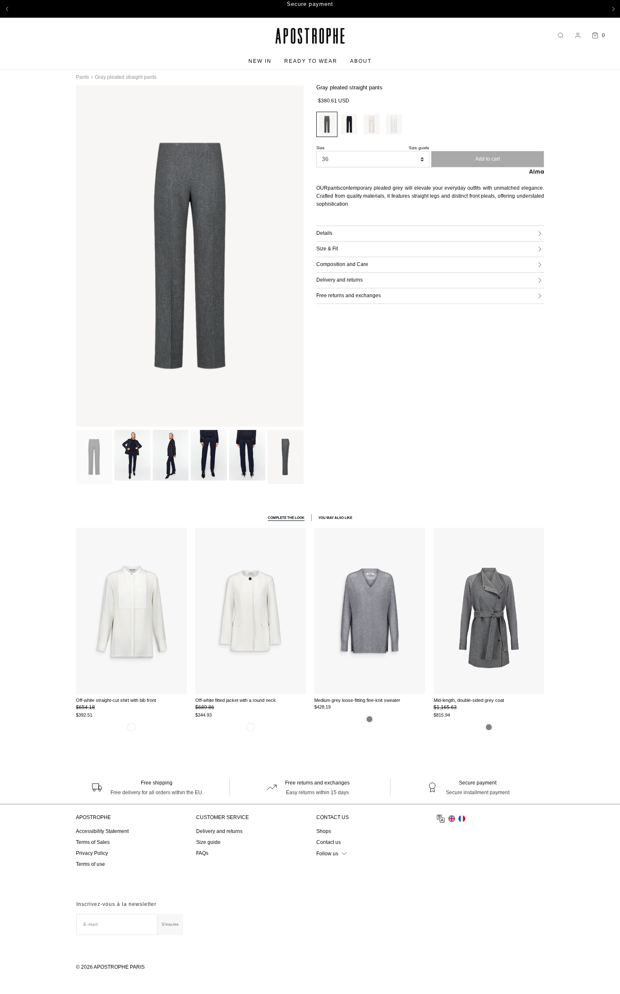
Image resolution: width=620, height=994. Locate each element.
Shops (323, 831)
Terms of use (90, 864)
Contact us (328, 842)
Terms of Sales (93, 842)
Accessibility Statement (102, 831)
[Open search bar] (560, 35)
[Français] (461, 818)
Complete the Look (286, 517)
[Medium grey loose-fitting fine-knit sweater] (369, 611)
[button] (6, 9)
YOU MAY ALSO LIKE (335, 517)
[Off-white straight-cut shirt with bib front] (131, 611)
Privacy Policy (92, 853)
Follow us (327, 854)
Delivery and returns (219, 831)
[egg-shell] (131, 727)
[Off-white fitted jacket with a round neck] (250, 611)
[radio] (349, 124)
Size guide (208, 842)
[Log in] (578, 35)
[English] (451, 818)
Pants (82, 77)
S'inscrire (170, 924)
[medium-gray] (369, 719)
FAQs (202, 853)
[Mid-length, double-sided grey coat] (489, 611)
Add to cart (487, 159)
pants (334, 188)
